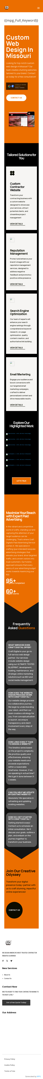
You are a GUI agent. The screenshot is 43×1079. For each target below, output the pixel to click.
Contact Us (16, 98)
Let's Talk (21, 481)
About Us (7, 975)
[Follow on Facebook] (3, 961)
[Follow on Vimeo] (11, 961)
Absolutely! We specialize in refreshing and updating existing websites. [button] (21, 801)
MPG (39, 1076)
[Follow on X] (7, 961)
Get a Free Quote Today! (16, 1002)
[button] (21, 832)
